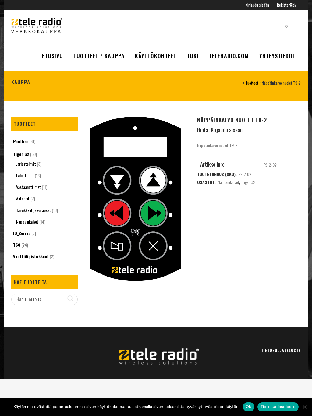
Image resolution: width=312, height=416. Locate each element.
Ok (248, 406)
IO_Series (21, 233)
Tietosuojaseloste (281, 350)
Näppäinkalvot (27, 221)
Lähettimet (25, 175)
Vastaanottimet (28, 187)
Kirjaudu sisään (257, 5)
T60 (16, 244)
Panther (20, 141)
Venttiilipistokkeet (31, 256)
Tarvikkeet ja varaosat (33, 210)
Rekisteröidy (286, 5)
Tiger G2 (21, 154)
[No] (304, 407)
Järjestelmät (26, 163)
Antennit (23, 198)
